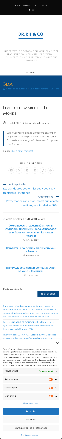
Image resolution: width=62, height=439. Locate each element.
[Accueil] (4, 88)
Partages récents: (13, 289)
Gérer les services (30, 403)
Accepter (31, 411)
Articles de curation (40, 123)
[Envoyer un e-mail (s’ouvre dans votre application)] (32, 9)
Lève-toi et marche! (22, 151)
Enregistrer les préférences (31, 427)
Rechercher (48, 294)
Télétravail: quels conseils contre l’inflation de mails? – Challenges (31, 269)
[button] (57, 343)
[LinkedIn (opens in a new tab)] (29, 9)
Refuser (31, 419)
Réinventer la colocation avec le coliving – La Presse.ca (31, 249)
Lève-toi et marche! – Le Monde (45, 88)
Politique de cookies (29, 435)
